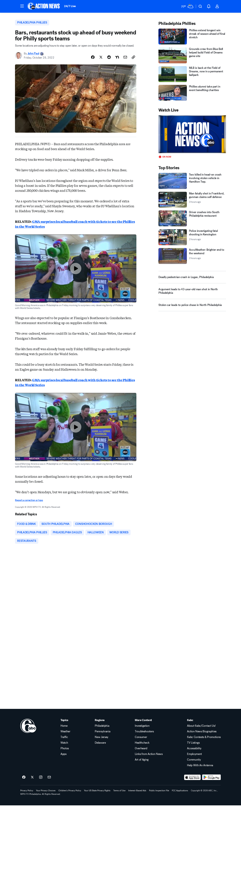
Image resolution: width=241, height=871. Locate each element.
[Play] (192, 134)
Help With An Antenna (200, 765)
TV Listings (193, 742)
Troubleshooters (144, 731)
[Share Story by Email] (125, 57)
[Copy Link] (133, 57)
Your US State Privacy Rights (97, 790)
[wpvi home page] (28, 726)
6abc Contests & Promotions (204, 737)
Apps (64, 754)
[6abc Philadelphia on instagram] (40, 777)
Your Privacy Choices (46, 790)
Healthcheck (142, 742)
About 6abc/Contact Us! (201, 725)
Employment (194, 754)
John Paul (33, 53)
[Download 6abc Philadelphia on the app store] (192, 777)
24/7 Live (70, 6)
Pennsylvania (102, 731)
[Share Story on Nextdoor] (117, 57)
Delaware (100, 742)
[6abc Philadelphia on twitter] (32, 777)
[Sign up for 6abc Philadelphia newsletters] (49, 777)
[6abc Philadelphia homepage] (44, 6)
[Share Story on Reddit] (109, 57)
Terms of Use (119, 790)
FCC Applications (180, 790)
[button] (22, 6)
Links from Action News (149, 754)
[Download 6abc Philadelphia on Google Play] (211, 777)
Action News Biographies (201, 731)
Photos (65, 748)
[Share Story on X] (101, 57)
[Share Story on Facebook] (93, 57)
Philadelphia (102, 725)
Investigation (142, 725)
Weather (65, 731)
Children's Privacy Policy (69, 790)
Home (64, 725)
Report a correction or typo (29, 500)
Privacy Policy (26, 790)
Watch (64, 742)
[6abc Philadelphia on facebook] (23, 777)
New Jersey (101, 737)
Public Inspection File (159, 790)
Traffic (64, 737)
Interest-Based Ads (137, 790)
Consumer (141, 737)
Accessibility (194, 748)
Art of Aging (142, 759)
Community (194, 759)
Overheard (141, 748)
